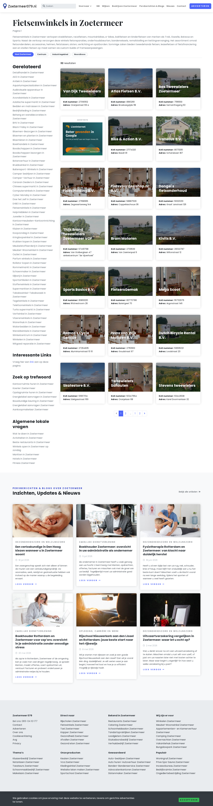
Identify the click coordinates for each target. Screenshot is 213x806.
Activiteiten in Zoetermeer (28, 438)
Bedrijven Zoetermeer (124, 6)
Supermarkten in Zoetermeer (29, 288)
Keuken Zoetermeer (71, 758)
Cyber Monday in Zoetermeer (29, 195)
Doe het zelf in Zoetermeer (28, 199)
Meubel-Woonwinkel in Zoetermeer (33, 250)
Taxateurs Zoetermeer (26, 766)
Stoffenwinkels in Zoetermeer (29, 284)
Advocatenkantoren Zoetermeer (127, 769)
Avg (15, 739)
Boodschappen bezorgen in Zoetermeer (28, 154)
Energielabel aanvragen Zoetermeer (33, 405)
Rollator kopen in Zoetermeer (29, 263)
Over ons (18, 732)
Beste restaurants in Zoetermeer (31, 442)
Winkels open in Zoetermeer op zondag (30, 448)
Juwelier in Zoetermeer (26, 216)
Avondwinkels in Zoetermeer (29, 97)
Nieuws (170, 6)
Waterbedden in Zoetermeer (29, 326)
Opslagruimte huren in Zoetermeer (32, 392)
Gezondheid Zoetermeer (74, 736)
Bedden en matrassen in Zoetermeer (34, 106)
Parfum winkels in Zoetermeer (30, 258)
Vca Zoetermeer (69, 762)
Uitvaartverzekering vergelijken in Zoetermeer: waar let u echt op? (168, 638)
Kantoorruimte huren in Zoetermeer (33, 384)
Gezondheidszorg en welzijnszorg (40, 542)
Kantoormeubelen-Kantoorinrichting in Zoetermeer (34, 222)
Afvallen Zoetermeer (72, 739)
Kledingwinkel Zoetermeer (75, 766)
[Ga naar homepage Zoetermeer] (19, 6)
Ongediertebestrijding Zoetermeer (175, 773)
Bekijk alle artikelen (188, 491)
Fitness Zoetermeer (24, 463)
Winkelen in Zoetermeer (26, 339)
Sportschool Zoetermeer (74, 773)
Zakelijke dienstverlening (97, 542)
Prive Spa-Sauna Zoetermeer (172, 762)
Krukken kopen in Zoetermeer (30, 241)
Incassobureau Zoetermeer (171, 766)
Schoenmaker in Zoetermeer (29, 271)
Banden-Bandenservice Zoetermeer (129, 766)
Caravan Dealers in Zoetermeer (31, 182)
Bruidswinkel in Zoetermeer (28, 165)
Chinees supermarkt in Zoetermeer (33, 186)
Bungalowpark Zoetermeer (171, 747)
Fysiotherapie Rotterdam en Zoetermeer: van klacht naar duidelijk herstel (164, 550)
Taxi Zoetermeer (69, 728)
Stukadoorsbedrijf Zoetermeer (125, 739)
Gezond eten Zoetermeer (75, 743)
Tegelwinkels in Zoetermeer (28, 301)
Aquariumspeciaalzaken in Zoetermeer (35, 85)
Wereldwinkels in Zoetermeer (29, 331)
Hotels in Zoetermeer (25, 458)
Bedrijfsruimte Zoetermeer (171, 769)
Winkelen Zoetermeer (168, 721)
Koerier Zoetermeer (24, 388)
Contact (181, 6)
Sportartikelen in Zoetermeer (29, 280)
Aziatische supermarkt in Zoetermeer (34, 102)
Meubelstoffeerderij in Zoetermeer (32, 246)
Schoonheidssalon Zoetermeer (125, 728)
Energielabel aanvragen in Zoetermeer (35, 396)
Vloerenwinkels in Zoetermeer (30, 318)
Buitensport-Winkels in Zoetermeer (33, 169)
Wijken (106, 6)
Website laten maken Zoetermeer (79, 769)
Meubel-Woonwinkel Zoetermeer (175, 725)
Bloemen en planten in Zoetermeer (33, 135)
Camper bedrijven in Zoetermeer (31, 173)
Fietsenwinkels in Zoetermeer (29, 207)
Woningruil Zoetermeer (169, 758)
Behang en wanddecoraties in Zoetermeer (29, 116)
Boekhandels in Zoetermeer (28, 144)
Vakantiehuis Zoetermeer (170, 743)
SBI (98, 6)
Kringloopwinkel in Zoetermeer (30, 237)
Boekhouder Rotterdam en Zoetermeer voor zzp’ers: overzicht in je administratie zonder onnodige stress (42, 641)
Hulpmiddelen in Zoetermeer (29, 212)
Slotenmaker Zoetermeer (123, 773)
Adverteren (200, 6)
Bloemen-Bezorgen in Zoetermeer (32, 131)
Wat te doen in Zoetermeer (28, 433)
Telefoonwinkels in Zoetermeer (30, 305)
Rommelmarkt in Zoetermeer (29, 267)
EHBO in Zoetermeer (24, 203)
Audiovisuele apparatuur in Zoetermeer (28, 91)
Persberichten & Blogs (151, 6)
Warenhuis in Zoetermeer (27, 322)
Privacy (17, 743)
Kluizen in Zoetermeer (25, 228)
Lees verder (25, 584)
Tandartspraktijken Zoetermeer (126, 732)
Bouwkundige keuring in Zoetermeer (33, 401)
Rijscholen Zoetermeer (73, 721)
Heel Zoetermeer (23, 54)
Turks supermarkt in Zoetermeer (31, 309)
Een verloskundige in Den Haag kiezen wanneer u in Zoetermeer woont (38, 550)
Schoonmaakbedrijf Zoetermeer (31, 769)
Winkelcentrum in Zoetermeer (30, 335)
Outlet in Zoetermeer (25, 254)
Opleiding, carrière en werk (99, 631)
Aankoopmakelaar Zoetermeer (30, 409)
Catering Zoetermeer (120, 725)
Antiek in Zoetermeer (25, 81)
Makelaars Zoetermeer (26, 773)
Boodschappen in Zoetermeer (30, 148)
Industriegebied (60, 54)
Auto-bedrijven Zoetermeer (124, 758)
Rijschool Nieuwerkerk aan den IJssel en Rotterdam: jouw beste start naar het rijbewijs (106, 640)
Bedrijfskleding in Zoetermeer (29, 110)
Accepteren (189, 800)
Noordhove (79, 54)
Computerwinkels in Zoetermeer (31, 190)
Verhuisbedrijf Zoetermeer (123, 743)
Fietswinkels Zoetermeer (74, 725)
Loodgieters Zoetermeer (122, 736)
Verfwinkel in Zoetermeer (27, 313)
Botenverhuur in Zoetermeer (29, 160)
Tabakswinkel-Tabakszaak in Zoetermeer (29, 294)
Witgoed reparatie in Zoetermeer (32, 343)
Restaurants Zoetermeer (122, 721)
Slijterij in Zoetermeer (25, 275)
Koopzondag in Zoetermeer (28, 233)
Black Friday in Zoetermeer (28, 127)
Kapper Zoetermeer (71, 732)
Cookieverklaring (22, 736)
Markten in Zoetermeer (26, 454)
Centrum (41, 54)
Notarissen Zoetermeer (26, 762)
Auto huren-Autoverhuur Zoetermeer (129, 762)
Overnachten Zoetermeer (171, 739)
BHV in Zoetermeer (23, 122)
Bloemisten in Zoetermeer (27, 140)
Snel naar (84, 6)
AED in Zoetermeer (23, 77)
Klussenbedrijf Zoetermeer (28, 758)
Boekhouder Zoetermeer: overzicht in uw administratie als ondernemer (105, 549)
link (32, 362)
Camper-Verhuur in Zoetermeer (31, 178)
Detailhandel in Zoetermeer (28, 72)
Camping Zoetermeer (168, 736)
